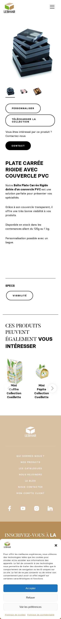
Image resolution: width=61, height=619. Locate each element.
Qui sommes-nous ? (30, 456)
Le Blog (30, 480)
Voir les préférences (30, 606)
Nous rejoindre (30, 474)
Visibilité (20, 295)
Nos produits (30, 462)
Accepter (31, 588)
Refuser (30, 597)
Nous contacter (30, 486)
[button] (56, 545)
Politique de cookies (15, 614)
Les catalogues (30, 468)
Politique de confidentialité (40, 614)
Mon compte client (30, 493)
